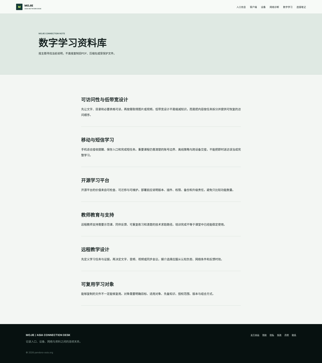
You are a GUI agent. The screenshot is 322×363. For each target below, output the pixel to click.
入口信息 (241, 7)
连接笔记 (301, 7)
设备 (263, 7)
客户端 (253, 7)
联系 (294, 335)
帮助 (264, 335)
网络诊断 (274, 7)
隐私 (272, 335)
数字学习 (287, 7)
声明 (286, 335)
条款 (279, 335)
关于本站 (255, 335)
